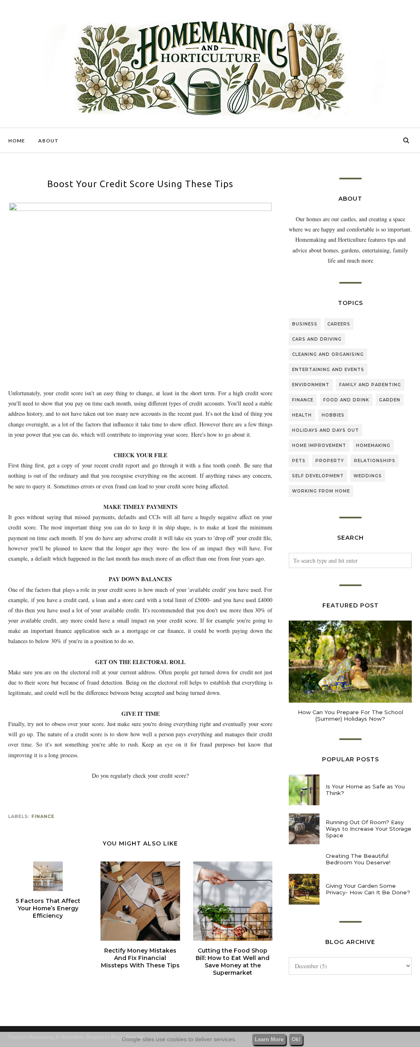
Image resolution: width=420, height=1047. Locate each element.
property (329, 460)
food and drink (346, 400)
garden (389, 400)
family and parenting (370, 384)
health (302, 415)
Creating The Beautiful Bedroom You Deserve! (358, 859)
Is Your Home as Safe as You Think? (365, 789)
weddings (368, 476)
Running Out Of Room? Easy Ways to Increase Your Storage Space (368, 829)
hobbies (333, 415)
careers (338, 324)
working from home (321, 491)
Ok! (296, 1039)
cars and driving (317, 339)
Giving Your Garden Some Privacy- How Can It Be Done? (368, 889)
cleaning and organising (328, 354)
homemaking (373, 445)
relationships (374, 460)
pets (299, 460)
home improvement (319, 445)
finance (43, 816)
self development (318, 476)
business (304, 324)
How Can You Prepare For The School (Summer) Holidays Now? (350, 715)
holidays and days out (325, 430)
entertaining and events (328, 369)
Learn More (269, 1039)
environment (310, 384)
